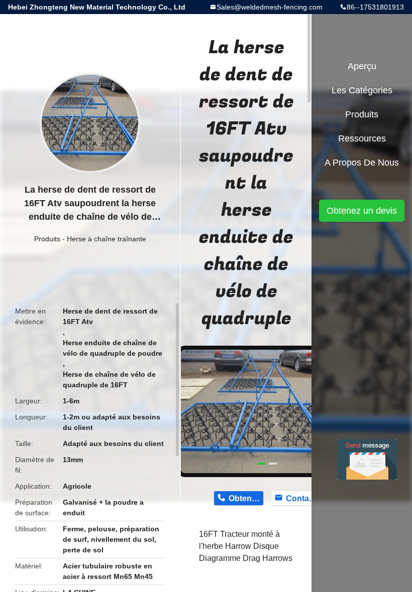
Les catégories (362, 90)
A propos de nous (362, 163)
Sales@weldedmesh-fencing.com (270, 7)
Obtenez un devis (362, 211)
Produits (47, 239)
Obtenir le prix (246, 498)
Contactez (303, 498)
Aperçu (362, 66)
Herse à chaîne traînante (106, 239)
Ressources (362, 138)
